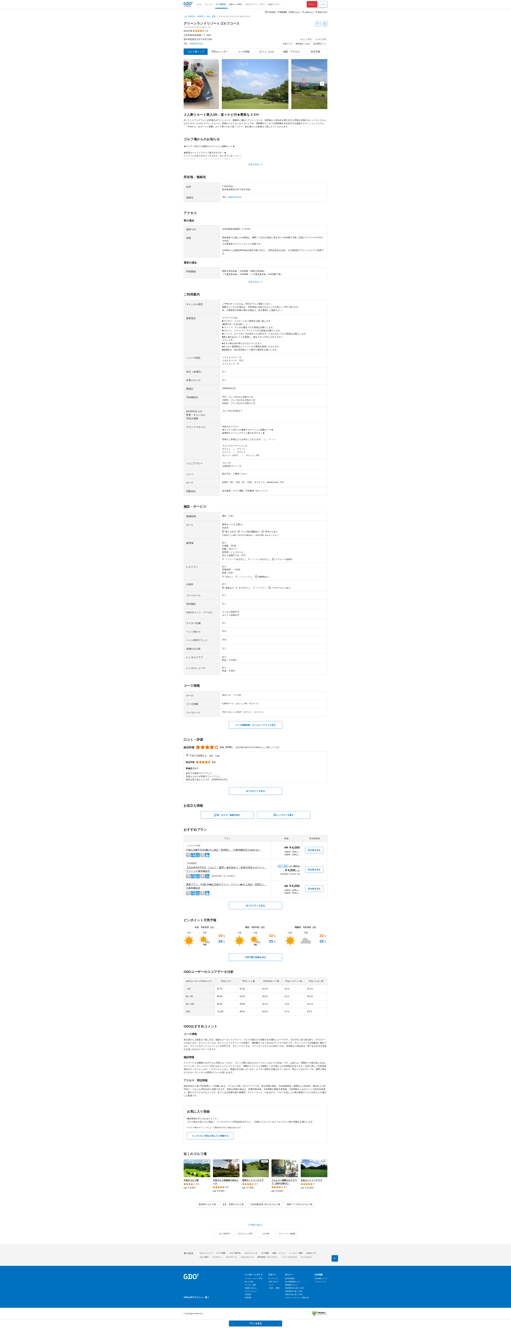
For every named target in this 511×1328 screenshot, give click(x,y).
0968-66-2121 (196, 43)
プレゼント (217, 1257)
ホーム (199, 4)
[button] (189, 83)
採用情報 (248, 1298)
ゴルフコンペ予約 (245, 1234)
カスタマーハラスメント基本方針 (297, 1298)
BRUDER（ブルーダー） (268, 1257)
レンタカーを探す (285, 815)
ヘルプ (322, 4)
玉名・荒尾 (211, 16)
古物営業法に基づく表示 (294, 1291)
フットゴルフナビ (289, 1257)
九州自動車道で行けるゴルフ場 (265, 1204)
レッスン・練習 (296, 1253)
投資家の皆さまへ (251, 1288)
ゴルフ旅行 (204, 1257)
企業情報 (248, 1294)
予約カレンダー (219, 51)
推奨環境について (291, 1285)
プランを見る (255, 1323)
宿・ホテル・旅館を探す (228, 815)
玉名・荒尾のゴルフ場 (233, 1204)
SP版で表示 (255, 1225)
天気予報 (315, 51)
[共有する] (324, 23)
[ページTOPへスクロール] (335, 1258)
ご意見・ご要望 (273, 1288)
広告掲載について (321, 1278)
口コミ (267, 51)
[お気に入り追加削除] (317, 23)
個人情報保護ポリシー (293, 1282)
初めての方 (322, 12)
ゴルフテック (231, 1257)
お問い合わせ (273, 1282)
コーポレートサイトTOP (253, 1278)
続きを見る (254, 164)
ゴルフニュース (250, 1253)
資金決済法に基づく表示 (294, 1294)
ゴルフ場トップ (195, 51)
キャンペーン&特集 (287, 1234)
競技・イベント (279, 1253)
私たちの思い (249, 1282)
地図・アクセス (291, 51)
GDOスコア (311, 1253)
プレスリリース (320, 1282)
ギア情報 (265, 1253)
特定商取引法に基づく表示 (294, 1288)
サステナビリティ (251, 1291)
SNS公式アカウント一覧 (195, 1297)
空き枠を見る (314, 850)
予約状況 (271, 12)
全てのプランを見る (255, 905)
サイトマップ (273, 1278)
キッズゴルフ (306, 1257)
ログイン (312, 4)
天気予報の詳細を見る (255, 957)
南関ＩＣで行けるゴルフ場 (299, 1204)
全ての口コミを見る (255, 791)
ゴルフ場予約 (189, 16)
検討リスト (295, 12)
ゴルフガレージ (247, 1257)
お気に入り (309, 12)
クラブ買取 (221, 1253)
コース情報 (244, 51)
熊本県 (200, 16)
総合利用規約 (290, 1278)
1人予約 (266, 1234)
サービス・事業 (250, 1285)
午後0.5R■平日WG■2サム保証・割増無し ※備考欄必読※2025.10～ (223, 850)
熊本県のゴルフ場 (207, 1204)
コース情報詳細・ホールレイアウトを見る (255, 725)
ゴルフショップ (205, 1253)
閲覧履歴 (283, 12)
